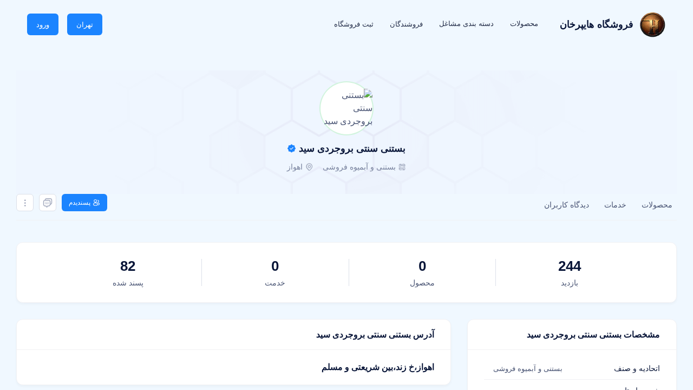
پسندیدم (79, 202)
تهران (84, 25)
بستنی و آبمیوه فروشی (359, 166)
